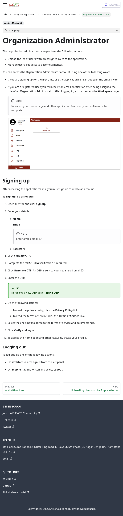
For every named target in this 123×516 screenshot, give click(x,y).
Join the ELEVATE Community (20, 413)
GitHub (7, 485)
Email (6, 458)
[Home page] (6, 14)
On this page (12, 30)
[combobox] (111, 5)
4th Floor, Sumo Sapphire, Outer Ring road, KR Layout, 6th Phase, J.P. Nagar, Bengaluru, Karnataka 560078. (61, 449)
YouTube (8, 479)
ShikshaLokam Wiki (14, 492)
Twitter (7, 426)
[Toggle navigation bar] (5, 4)
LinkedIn (8, 420)
